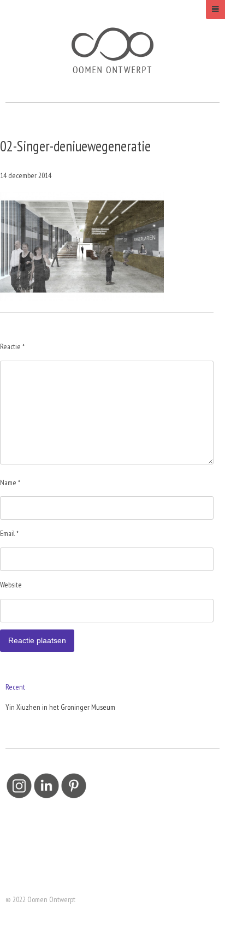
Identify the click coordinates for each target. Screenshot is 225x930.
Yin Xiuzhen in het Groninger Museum (60, 707)
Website (11, 585)
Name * (10, 482)
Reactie (12, 346)
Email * (9, 533)
